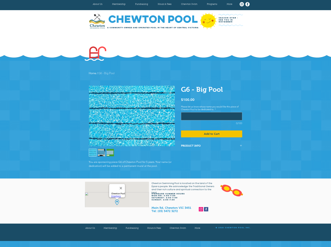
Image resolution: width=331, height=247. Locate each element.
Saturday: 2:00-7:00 (165, 198)
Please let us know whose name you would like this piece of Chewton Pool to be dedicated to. (210, 108)
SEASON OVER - (229, 18)
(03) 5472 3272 (168, 211)
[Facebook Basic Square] (206, 209)
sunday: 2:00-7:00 (163, 200)
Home (92, 73)
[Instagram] (242, 4)
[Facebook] (247, 4)
